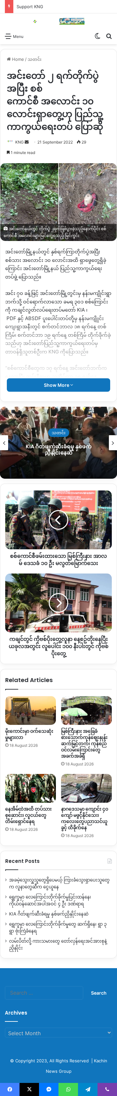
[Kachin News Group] (58, 21)
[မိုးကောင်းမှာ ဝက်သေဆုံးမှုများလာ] (30, 710)
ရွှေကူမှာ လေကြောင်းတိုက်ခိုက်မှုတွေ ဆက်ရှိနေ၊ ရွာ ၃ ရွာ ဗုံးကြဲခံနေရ (69, 449)
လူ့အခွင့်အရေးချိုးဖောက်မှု (69, 432)
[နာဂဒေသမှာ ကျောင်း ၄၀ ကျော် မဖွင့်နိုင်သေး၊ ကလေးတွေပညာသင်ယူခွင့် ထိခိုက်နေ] (86, 788)
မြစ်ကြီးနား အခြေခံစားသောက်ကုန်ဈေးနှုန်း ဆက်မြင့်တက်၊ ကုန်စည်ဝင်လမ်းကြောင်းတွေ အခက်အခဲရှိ (84, 743)
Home (17, 59)
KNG (19, 142)
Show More (57, 385)
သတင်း (35, 59)
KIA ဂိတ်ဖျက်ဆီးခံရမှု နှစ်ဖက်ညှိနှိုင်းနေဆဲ (48, 913)
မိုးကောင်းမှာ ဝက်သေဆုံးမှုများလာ (29, 734)
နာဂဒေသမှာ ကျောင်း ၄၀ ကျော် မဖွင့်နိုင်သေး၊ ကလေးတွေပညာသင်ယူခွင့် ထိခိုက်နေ (84, 818)
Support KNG (30, 6)
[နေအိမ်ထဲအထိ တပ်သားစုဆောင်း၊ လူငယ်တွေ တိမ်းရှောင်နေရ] (30, 788)
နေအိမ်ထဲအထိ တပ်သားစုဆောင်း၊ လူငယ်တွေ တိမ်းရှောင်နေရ (28, 815)
